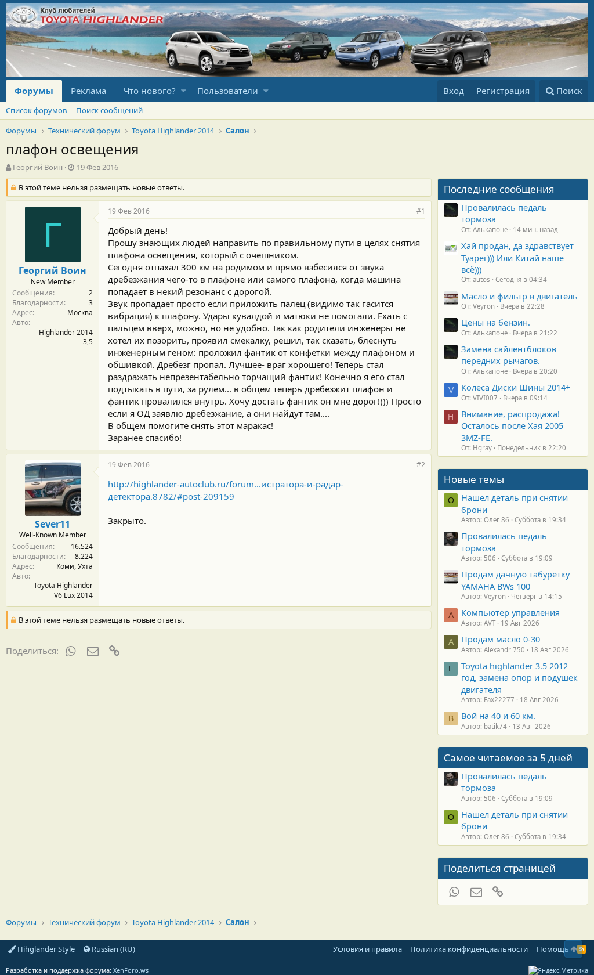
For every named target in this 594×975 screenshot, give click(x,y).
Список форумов (36, 110)
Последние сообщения (499, 189)
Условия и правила (367, 949)
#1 (420, 211)
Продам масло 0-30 (500, 639)
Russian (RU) (112, 949)
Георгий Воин (38, 167)
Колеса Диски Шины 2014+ (515, 387)
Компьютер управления (510, 612)
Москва (80, 312)
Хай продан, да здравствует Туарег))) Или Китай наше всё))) (517, 257)
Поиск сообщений (109, 110)
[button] (183, 91)
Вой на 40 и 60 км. (498, 715)
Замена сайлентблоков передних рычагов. (508, 354)
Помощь (553, 949)
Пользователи (227, 90)
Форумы (34, 90)
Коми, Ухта (74, 566)
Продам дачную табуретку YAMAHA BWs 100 (515, 579)
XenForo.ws (130, 970)
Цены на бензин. (495, 322)
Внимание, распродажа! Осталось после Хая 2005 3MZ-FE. (512, 425)
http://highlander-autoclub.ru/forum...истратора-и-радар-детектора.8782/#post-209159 (225, 490)
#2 (420, 465)
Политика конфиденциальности (469, 949)
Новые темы (474, 479)
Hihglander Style (45, 949)
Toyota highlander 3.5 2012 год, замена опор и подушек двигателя (519, 677)
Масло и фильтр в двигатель (519, 296)
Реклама (88, 90)
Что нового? (150, 90)
